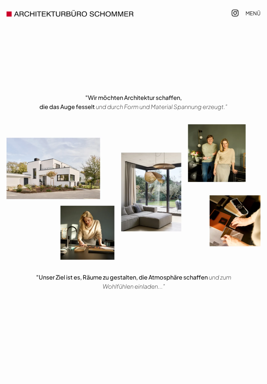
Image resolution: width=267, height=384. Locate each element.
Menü (253, 13)
